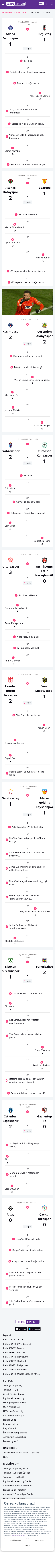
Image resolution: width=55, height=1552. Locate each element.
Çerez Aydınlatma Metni (18, 1535)
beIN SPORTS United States (17, 1343)
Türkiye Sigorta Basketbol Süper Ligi (21, 1452)
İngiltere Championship (15, 1432)
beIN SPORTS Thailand (14, 1361)
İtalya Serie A (9, 1428)
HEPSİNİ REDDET (39, 1540)
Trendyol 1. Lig (10, 1389)
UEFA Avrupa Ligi (11, 1406)
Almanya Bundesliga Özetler (17, 1485)
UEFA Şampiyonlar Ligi (14, 1402)
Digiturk (7, 1335)
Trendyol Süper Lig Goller (16, 1468)
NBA (5, 1456)
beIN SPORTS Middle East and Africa (21, 1373)
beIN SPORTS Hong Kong (16, 1356)
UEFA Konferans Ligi (13, 1411)
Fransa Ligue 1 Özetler (14, 1489)
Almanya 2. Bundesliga (14, 1436)
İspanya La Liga (11, 1424)
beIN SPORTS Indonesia (15, 1369)
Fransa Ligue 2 (10, 1441)
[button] (16, 4)
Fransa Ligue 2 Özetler (14, 1498)
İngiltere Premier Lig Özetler (17, 1481)
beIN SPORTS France (13, 1348)
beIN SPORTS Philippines (15, 1365)
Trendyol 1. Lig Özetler (14, 1477)
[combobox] (14, 12)
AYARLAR (27, 1546)
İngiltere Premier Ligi (13, 1398)
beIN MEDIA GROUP (13, 1339)
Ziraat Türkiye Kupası (13, 1394)
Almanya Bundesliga (13, 1415)
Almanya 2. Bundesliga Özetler (18, 1494)
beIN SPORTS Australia (14, 1352)
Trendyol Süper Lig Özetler (16, 1472)
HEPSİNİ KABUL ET (15, 1540)
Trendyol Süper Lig (12, 1385)
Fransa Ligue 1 (10, 1419)
